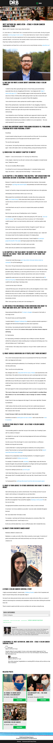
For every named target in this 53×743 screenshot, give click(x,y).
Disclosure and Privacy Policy (29, 741)
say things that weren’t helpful (19, 184)
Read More (19, 700)
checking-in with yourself (37, 499)
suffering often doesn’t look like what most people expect (31, 481)
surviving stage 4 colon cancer (15, 35)
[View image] (14, 5)
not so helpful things (13, 199)
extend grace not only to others (24, 417)
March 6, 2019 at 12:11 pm (14, 659)
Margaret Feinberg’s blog (21, 321)
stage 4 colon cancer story (7, 622)
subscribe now (45, 45)
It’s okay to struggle (27, 312)
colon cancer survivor (35, 620)
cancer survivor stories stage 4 (15, 620)
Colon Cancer (18, 29)
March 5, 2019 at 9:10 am (11, 649)
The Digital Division (32, 738)
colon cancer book (24, 620)
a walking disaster (6, 620)
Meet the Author (26, 29)
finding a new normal (23, 458)
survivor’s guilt (26, 469)
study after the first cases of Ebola (26, 372)
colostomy (25, 461)
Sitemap (19, 741)
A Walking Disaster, (29, 592)
